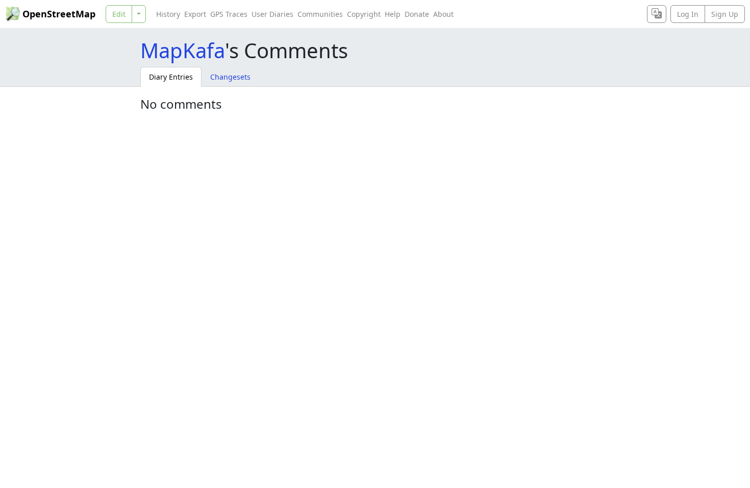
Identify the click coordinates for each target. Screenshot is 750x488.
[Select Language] (656, 14)
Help (393, 14)
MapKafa (182, 50)
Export (195, 14)
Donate (417, 14)
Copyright (364, 14)
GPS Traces (228, 14)
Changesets (230, 77)
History (168, 14)
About (443, 14)
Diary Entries (171, 77)
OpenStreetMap (58, 14)
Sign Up (724, 14)
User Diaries (272, 14)
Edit (119, 14)
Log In (687, 14)
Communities (320, 14)
